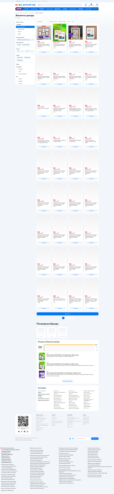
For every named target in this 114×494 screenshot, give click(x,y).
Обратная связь (39, 429)
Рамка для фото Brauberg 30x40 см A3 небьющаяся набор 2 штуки (64, 373)
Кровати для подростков (73, 395)
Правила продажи (39, 421)
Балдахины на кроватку (73, 398)
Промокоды (38, 422)
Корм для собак (86, 421)
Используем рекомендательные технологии (23, 439)
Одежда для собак (86, 422)
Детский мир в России (19, 440)
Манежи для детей (72, 404)
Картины (19, 31)
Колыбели (70, 401)
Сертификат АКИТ (39, 427)
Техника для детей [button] (42, 390)
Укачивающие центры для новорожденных (88, 400)
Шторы (19, 34)
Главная (17, 12)
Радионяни (56, 393)
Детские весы (56, 390)
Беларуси (30, 440)
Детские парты (56, 405)
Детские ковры (86, 395)
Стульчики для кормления (73, 407)
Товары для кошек (86, 416)
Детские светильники (58, 396)
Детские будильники (58, 395)
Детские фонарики (57, 398)
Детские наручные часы (58, 399)
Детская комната (23, 12)
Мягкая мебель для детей (73, 392)
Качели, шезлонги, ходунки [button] (43, 398)
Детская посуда (86, 392)
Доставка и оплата (39, 416)
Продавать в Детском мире (41, 418)
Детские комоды (72, 402)
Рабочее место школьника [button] (43, 400)
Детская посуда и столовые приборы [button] (44, 395)
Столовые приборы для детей (89, 390)
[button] (95, 8)
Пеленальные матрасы (73, 405)
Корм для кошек (86, 418)
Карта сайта (38, 430)
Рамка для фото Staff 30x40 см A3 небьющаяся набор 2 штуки (63, 355)
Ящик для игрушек (87, 396)
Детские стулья (71, 390)
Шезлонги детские (87, 403)
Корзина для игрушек (87, 393)
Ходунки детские (87, 398)
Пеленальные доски (57, 407)
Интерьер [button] (40, 397)
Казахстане (26, 440)
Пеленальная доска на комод (59, 408)
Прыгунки (85, 402)
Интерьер (31, 12)
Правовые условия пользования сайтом (31, 437)
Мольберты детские (87, 406)
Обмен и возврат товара (40, 419)
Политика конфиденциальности (42, 423)
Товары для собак (86, 419)
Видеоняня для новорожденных (59, 392)
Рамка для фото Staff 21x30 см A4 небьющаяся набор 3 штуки (62, 364)
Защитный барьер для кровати (74, 396)
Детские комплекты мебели (74, 408)
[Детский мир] (25, 5)
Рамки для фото (21, 29)
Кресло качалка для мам (73, 399)
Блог (68, 425)
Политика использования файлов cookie (42, 426)
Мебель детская (57, 404)
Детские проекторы (57, 401)
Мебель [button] (39, 392)
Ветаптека (85, 423)
